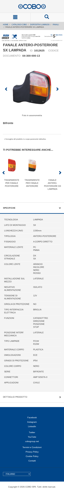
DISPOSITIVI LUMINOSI (39, 25)
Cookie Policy (32, 456)
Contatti (32, 461)
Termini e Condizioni (32, 447)
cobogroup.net (32, 441)
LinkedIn (32, 426)
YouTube (32, 437)
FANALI (56, 25)
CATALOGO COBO (19, 25)
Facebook (32, 417)
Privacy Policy (32, 452)
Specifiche (9, 208)
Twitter (32, 432)
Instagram (32, 422)
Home (5, 25)
